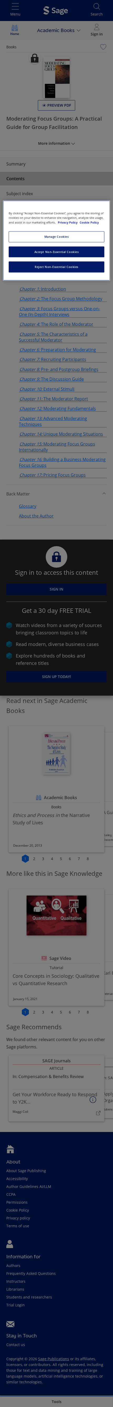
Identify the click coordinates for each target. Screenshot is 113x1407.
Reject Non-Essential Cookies (56, 267)
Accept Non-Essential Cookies (56, 252)
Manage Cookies (56, 237)
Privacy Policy (68, 222)
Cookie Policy (89, 222)
